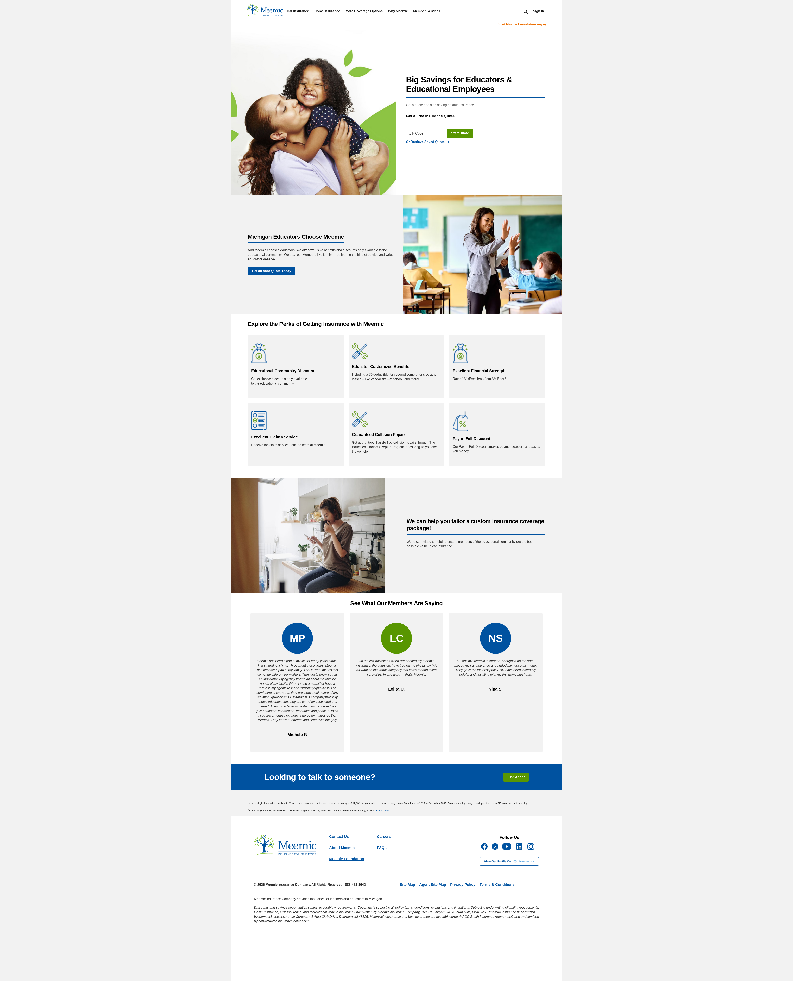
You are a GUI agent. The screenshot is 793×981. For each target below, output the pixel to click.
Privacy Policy (462, 884)
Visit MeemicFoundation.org (520, 24)
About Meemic (342, 848)
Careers (384, 837)
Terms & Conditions (497, 884)
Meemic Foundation (346, 859)
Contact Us (339, 837)
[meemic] (265, 11)
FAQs (382, 848)
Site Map (407, 884)
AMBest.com (382, 810)
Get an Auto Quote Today (271, 271)
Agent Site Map (432, 884)
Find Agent (516, 777)
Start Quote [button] (460, 133)
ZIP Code (416, 133)
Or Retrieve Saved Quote (426, 142)
